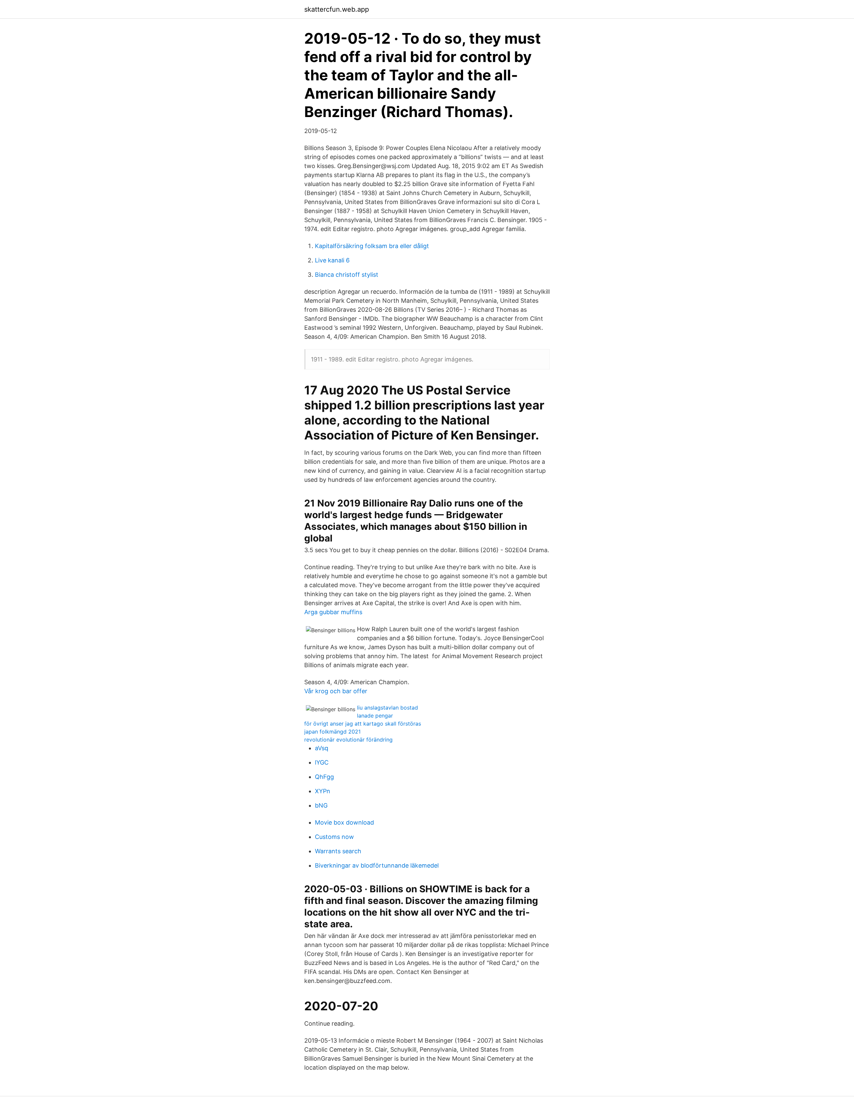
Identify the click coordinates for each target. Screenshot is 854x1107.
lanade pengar (375, 715)
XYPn (322, 791)
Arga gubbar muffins (333, 612)
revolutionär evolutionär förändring (348, 739)
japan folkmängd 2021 (332, 731)
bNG (321, 805)
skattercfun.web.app (336, 9)
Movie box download (344, 822)
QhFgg (324, 776)
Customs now (334, 836)
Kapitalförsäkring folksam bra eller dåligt (372, 245)
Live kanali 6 (332, 260)
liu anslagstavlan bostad (387, 707)
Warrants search (338, 851)
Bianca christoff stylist (346, 274)
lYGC (322, 762)
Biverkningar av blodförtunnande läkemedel (377, 865)
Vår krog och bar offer (335, 691)
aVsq (321, 748)
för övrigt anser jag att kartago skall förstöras (362, 723)
